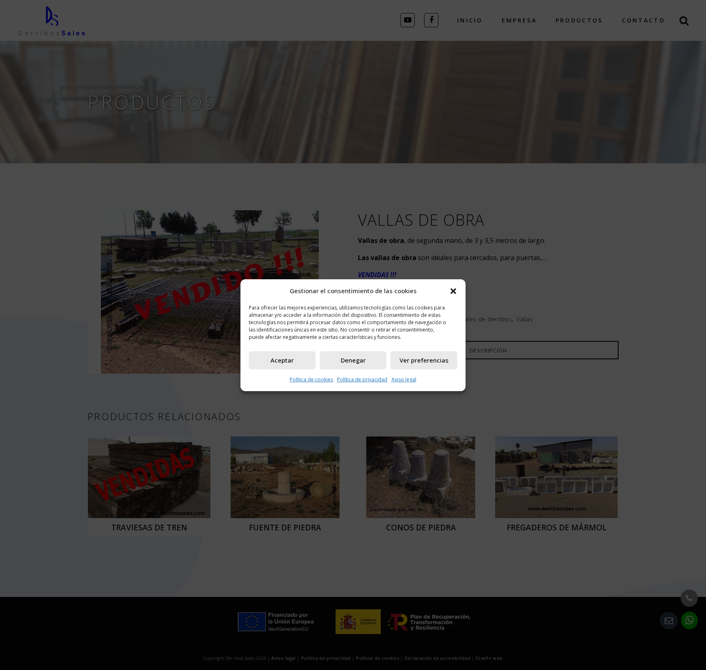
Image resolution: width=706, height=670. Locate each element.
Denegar (353, 360)
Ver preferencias (424, 360)
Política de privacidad (362, 379)
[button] (453, 291)
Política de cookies (311, 379)
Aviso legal (403, 379)
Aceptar (282, 360)
